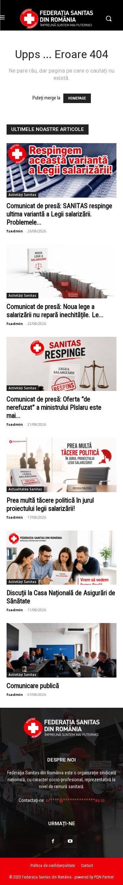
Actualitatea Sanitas (25, 489)
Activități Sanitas (22, 194)
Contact (87, 865)
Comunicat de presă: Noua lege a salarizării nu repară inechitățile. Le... (55, 311)
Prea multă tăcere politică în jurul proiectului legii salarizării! (50, 504)
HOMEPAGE (77, 98)
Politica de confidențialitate (53, 865)
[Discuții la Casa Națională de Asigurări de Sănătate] (61, 557)
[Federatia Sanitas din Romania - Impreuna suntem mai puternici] (56, 19)
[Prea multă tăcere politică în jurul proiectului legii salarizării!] (61, 465)
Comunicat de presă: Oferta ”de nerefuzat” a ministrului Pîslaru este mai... (54, 407)
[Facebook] (52, 841)
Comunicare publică (33, 686)
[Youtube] (70, 841)
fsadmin (15, 230)
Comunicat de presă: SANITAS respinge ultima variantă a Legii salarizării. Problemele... (59, 214)
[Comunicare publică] (61, 650)
